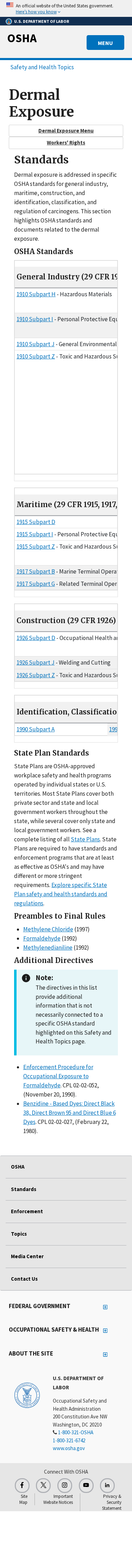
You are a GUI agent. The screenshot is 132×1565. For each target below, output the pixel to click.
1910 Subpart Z (36, 356)
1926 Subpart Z (36, 675)
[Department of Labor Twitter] (43, 1485)
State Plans (85, 839)
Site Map (23, 1499)
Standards (23, 1189)
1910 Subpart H (36, 294)
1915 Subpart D (36, 522)
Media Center (27, 1256)
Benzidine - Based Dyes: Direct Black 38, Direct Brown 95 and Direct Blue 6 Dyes (69, 1113)
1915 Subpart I (35, 534)
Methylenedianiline (48, 947)
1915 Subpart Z (36, 546)
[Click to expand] (66, 8)
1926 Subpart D (36, 638)
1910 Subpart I (35, 319)
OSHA (22, 38)
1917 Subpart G (36, 584)
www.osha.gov (69, 1448)
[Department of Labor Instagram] (64, 1485)
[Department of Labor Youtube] (86, 1485)
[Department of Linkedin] (107, 1485)
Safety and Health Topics (42, 67)
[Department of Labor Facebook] (22, 1485)
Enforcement (27, 1211)
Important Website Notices (58, 1499)
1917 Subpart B (36, 571)
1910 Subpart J (36, 344)
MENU (105, 42)
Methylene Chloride (48, 929)
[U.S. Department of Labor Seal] (27, 1395)
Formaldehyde (42, 938)
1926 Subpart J (36, 662)
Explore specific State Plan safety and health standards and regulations (60, 894)
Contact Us (24, 1278)
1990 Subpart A (36, 729)
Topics (19, 1233)
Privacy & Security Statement (111, 1502)
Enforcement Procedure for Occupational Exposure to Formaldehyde (58, 1076)
